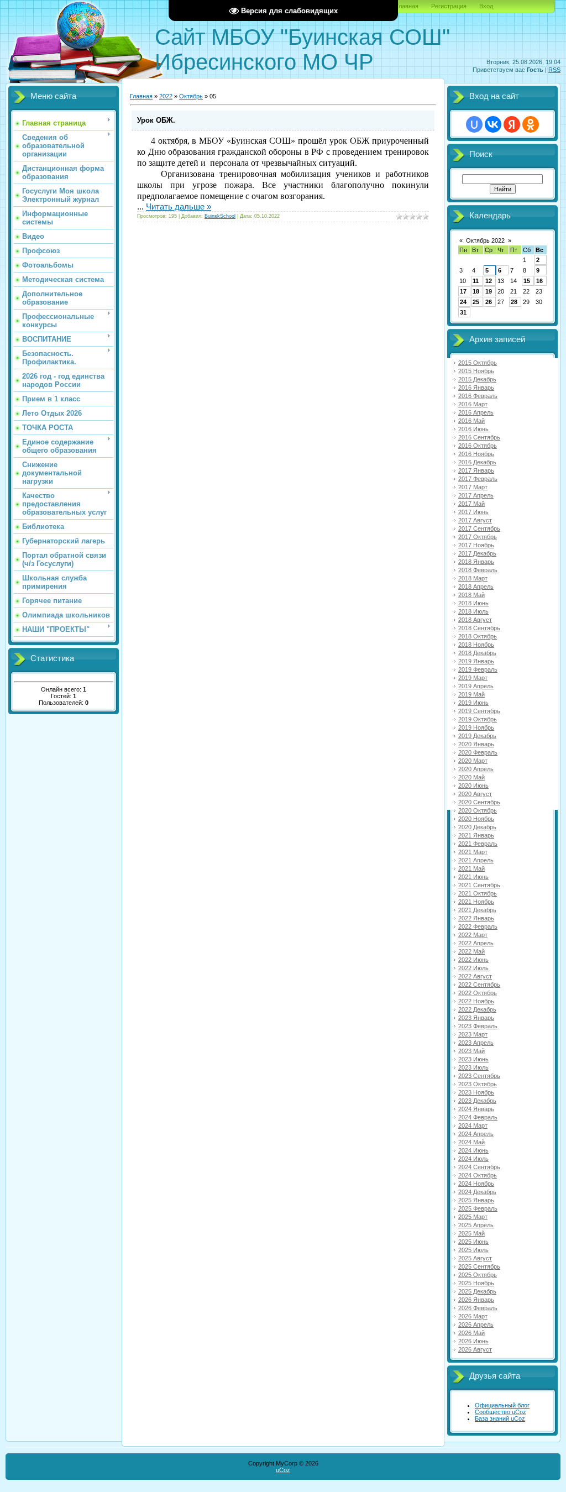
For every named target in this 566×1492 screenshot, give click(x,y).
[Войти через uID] (474, 124)
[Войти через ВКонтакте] (493, 124)
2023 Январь (476, 1017)
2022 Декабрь (477, 1009)
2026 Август (475, 1349)
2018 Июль (473, 611)
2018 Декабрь (477, 653)
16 (539, 281)
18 (476, 291)
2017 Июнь (473, 512)
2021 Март (473, 852)
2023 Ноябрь (476, 1092)
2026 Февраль (477, 1308)
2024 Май (471, 1142)
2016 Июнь (473, 429)
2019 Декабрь (477, 735)
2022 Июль (473, 968)
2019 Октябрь (477, 719)
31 (463, 312)
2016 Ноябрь (476, 454)
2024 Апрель (476, 1133)
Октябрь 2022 (485, 240)
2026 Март (473, 1316)
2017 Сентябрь (479, 528)
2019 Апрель (476, 686)
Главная (407, 6)
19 (488, 291)
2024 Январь (476, 1109)
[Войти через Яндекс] (512, 124)
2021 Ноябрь (476, 901)
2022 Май (471, 951)
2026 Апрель (476, 1324)
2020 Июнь (473, 785)
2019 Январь (476, 661)
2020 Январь (476, 744)
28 (514, 302)
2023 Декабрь (477, 1100)
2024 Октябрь (477, 1175)
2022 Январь (476, 918)
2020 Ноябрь (476, 818)
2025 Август (475, 1258)
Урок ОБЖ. (156, 120)
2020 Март (473, 760)
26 (488, 302)
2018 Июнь (473, 603)
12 (488, 281)
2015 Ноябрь (476, 371)
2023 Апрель (476, 1042)
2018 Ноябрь (476, 644)
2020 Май (471, 777)
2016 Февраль (477, 395)
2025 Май (471, 1233)
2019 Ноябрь (476, 727)
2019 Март (473, 677)
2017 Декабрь (477, 553)
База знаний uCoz (500, 1418)
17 (463, 291)
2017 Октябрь (477, 536)
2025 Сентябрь (479, 1266)
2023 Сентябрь (479, 1075)
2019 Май (471, 694)
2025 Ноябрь (476, 1283)
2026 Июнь (473, 1341)
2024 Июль (473, 1158)
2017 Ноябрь (476, 545)
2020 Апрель (476, 769)
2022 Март (473, 934)
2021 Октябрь (477, 893)
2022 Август (475, 976)
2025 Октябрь (477, 1274)
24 (463, 302)
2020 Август (475, 794)
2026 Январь (476, 1299)
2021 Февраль (477, 843)
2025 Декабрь (477, 1291)
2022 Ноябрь (476, 1001)
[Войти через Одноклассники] (530, 124)
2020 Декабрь (477, 827)
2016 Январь (476, 387)
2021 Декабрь (477, 910)
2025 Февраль (477, 1208)
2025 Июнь (473, 1241)
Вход (486, 6)
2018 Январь (476, 561)
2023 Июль (473, 1067)
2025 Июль (473, 1250)
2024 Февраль (477, 1117)
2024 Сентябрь (479, 1167)
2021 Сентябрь (479, 885)
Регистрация (449, 6)
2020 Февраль (477, 752)
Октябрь (191, 96)
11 (476, 281)
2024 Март (473, 1125)
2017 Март (473, 487)
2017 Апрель (476, 495)
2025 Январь (476, 1200)
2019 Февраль (477, 669)
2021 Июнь (473, 876)
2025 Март (473, 1216)
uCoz (283, 1470)
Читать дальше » (178, 206)
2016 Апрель (476, 412)
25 (476, 302)
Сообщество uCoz (500, 1412)
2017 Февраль (477, 478)
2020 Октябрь (477, 810)
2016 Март (473, 404)
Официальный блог (502, 1405)
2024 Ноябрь (476, 1183)
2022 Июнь (473, 959)
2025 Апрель (476, 1225)
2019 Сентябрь (479, 711)
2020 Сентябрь (479, 802)
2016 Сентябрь (479, 437)
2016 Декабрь (477, 462)
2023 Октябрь (477, 1084)
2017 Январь (476, 470)
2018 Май (471, 594)
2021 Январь (476, 835)
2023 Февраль (477, 1026)
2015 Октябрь (477, 362)
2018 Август (475, 619)
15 (526, 281)
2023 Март (473, 1034)
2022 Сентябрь (479, 984)
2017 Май (471, 503)
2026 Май (471, 1332)
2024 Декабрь (477, 1192)
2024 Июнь (473, 1150)
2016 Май (471, 420)
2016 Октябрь (477, 445)
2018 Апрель (476, 586)
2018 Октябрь (477, 636)
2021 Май (471, 868)
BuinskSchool (220, 216)
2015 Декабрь (477, 379)
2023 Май (471, 1051)
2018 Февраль (477, 570)
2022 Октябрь (477, 993)
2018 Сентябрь (479, 628)
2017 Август (475, 520)
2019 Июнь (473, 702)
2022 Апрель (476, 943)
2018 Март (473, 578)
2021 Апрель (476, 860)
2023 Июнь (473, 1059)
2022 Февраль (477, 926)
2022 (165, 96)
